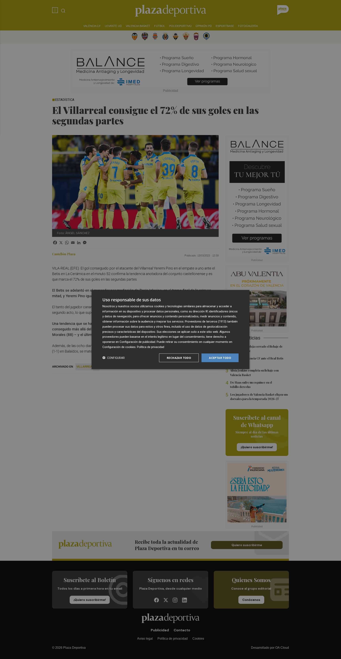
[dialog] (170, 329)
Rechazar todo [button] (179, 357)
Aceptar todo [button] (220, 357)
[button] (113, 358)
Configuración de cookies (119, 347)
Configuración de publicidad (137, 342)
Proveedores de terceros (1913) (205, 321)
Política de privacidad (150, 347)
